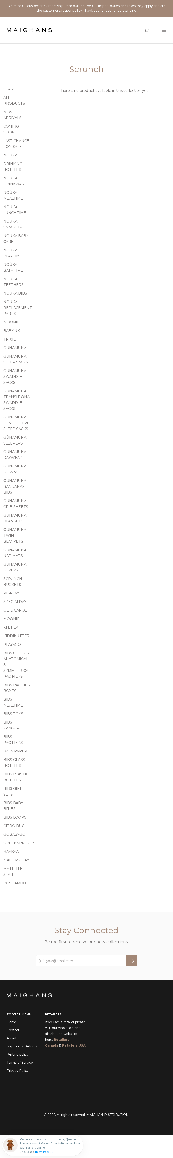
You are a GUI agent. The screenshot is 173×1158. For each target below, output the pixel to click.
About (11, 1038)
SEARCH (11, 89)
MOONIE (11, 322)
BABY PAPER (15, 751)
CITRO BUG (14, 826)
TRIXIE (9, 339)
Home (12, 1022)
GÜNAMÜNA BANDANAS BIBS (14, 486)
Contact (13, 1030)
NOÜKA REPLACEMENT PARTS (17, 308)
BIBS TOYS (13, 714)
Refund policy (17, 1054)
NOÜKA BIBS (15, 293)
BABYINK (11, 331)
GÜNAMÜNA (14, 348)
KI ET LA (10, 627)
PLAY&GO (12, 644)
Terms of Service (20, 1063)
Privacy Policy (18, 1071)
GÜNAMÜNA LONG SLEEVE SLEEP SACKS (16, 423)
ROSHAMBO (14, 883)
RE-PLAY (11, 593)
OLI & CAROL (15, 610)
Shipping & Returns (22, 1046)
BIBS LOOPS (14, 817)
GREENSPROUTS (19, 843)
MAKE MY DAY (16, 860)
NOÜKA (10, 155)
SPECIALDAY (14, 602)
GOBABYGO (14, 834)
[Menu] (161, 30)
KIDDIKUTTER (16, 636)
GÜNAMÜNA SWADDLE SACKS (14, 377)
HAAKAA (11, 851)
